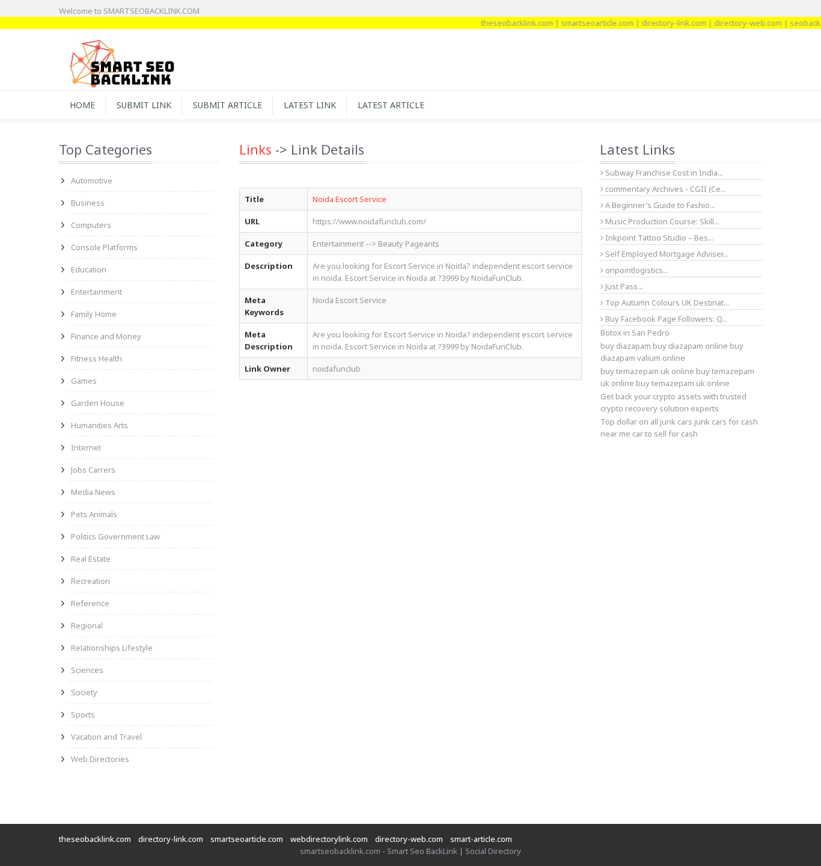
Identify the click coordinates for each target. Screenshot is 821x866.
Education (88, 269)
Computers (91, 225)
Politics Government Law (115, 536)
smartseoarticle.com (586, 22)
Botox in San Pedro (635, 332)
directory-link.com (662, 22)
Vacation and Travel (106, 736)
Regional (87, 625)
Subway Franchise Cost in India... (663, 172)
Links (255, 149)
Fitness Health (96, 358)
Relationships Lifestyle (112, 647)
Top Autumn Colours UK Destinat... (666, 302)
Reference (90, 603)
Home (82, 105)
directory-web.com (737, 22)
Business (88, 202)
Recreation (90, 581)
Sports (83, 714)
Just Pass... (623, 286)
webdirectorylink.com (329, 839)
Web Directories (100, 759)
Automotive (91, 180)
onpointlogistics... (635, 270)
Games (84, 380)
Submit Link (144, 105)
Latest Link (310, 105)
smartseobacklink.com (340, 851)
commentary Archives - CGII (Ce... (664, 188)
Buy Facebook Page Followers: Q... (665, 318)
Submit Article (227, 105)
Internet (86, 447)
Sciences (87, 670)
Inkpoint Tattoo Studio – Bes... (658, 237)
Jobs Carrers (93, 469)
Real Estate (91, 558)
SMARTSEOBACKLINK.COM (151, 10)
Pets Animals (94, 514)
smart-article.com (481, 839)
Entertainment (96, 291)
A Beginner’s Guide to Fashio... (659, 205)
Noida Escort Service (349, 199)
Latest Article (391, 105)
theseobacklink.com (506, 22)
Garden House (97, 403)
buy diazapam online (690, 345)
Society (84, 692)
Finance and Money (106, 336)
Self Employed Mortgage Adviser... (665, 253)
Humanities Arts (99, 425)
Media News (93, 492)
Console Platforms (104, 247)
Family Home (94, 314)
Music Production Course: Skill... (661, 221)
